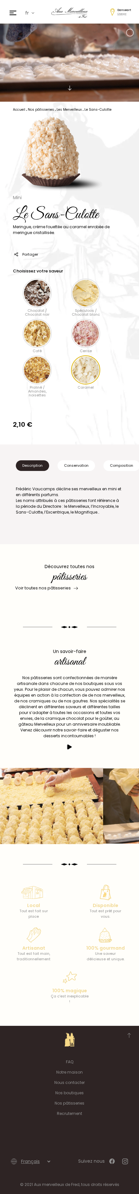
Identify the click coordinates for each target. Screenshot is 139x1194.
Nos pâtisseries (69, 1103)
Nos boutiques (69, 1093)
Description (32, 465)
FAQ (69, 1062)
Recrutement (69, 1113)
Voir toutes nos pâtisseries (43, 588)
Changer (121, 13)
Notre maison (69, 1072)
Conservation (76, 465)
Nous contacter (69, 1082)
